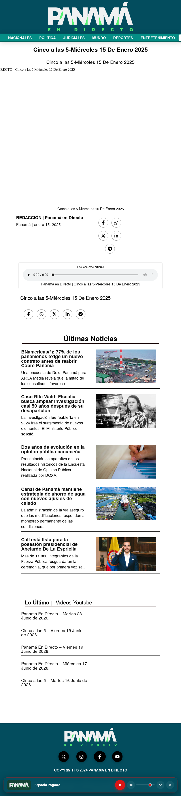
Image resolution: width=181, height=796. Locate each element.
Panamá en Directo (64, 217)
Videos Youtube (74, 602)
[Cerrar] (170, 785)
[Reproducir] (120, 785)
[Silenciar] (131, 785)
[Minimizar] (160, 785)
